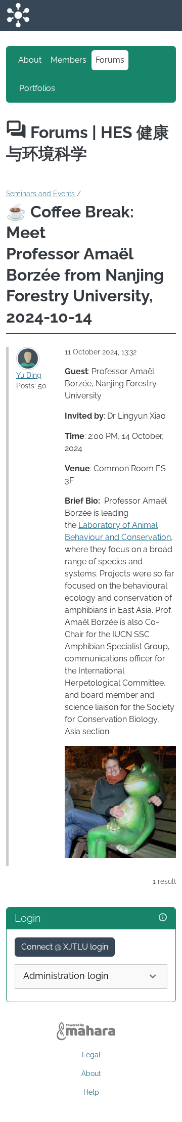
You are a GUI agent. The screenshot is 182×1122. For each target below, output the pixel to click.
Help (91, 1092)
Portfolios (37, 88)
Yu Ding (28, 375)
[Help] (162, 917)
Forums (110, 60)
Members (68, 60)
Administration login (66, 975)
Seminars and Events (41, 194)
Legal (91, 1055)
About (29, 60)
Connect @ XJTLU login (64, 947)
